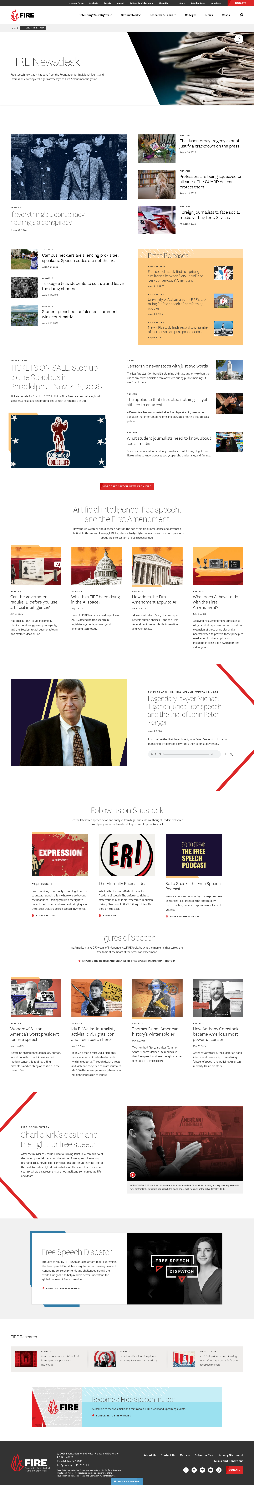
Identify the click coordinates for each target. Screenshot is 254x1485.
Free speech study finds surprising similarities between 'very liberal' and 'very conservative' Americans (175, 275)
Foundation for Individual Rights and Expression (92, 1453)
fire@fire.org (64, 1465)
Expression (41, 883)
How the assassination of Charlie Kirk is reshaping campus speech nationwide (61, 1360)
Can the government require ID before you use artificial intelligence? (33, 602)
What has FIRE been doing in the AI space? (95, 599)
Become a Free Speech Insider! (134, 1399)
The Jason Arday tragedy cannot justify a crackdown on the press (209, 143)
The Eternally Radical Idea (122, 883)
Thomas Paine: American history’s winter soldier (155, 1031)
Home (13, 28)
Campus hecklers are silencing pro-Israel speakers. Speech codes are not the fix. (80, 257)
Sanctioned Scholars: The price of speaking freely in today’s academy (138, 1358)
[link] (23, 15)
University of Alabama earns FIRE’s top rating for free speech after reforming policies (176, 303)
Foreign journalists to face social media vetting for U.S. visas (210, 214)
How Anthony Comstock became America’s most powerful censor (215, 1034)
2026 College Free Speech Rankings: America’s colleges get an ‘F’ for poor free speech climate (219, 1360)
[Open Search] (241, 15)
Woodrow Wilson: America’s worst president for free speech (34, 1034)
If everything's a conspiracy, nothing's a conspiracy (48, 218)
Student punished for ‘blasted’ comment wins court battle (80, 314)
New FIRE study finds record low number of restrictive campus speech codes (178, 329)
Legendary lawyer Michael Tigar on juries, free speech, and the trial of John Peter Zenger (185, 710)
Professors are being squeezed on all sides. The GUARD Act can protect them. (211, 181)
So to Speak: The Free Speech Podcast (193, 886)
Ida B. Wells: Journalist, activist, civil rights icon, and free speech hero (93, 1034)
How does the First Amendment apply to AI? (155, 599)
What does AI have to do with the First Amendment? (215, 602)
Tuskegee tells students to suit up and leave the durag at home (83, 285)
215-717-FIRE (82, 1465)
